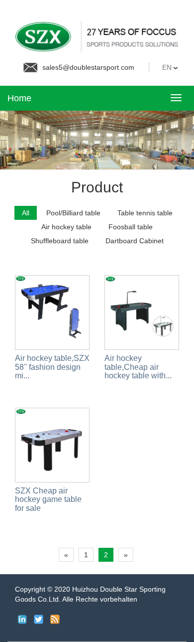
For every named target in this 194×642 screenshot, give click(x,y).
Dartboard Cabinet (134, 241)
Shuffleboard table (60, 241)
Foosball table (130, 227)
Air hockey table (66, 227)
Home (19, 98)
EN (168, 67)
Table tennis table (145, 213)
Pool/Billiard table (73, 213)
